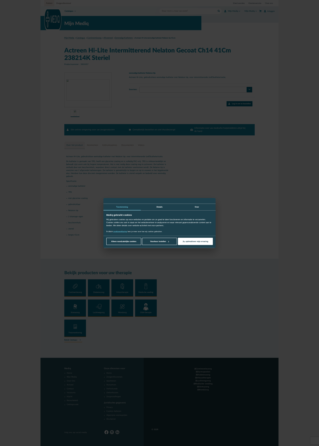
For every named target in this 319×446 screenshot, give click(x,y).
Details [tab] (160, 207)
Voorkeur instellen (158, 241)
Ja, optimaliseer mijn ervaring (195, 241)
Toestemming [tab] (122, 207)
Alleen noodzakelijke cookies (123, 241)
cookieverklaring (120, 231)
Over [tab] (197, 207)
